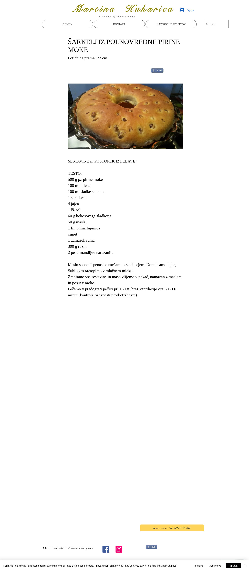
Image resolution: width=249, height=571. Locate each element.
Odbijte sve (215, 565)
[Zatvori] (245, 565)
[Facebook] (105, 549)
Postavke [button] (198, 565)
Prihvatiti (233, 565)
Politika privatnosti (166, 565)
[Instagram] (119, 549)
